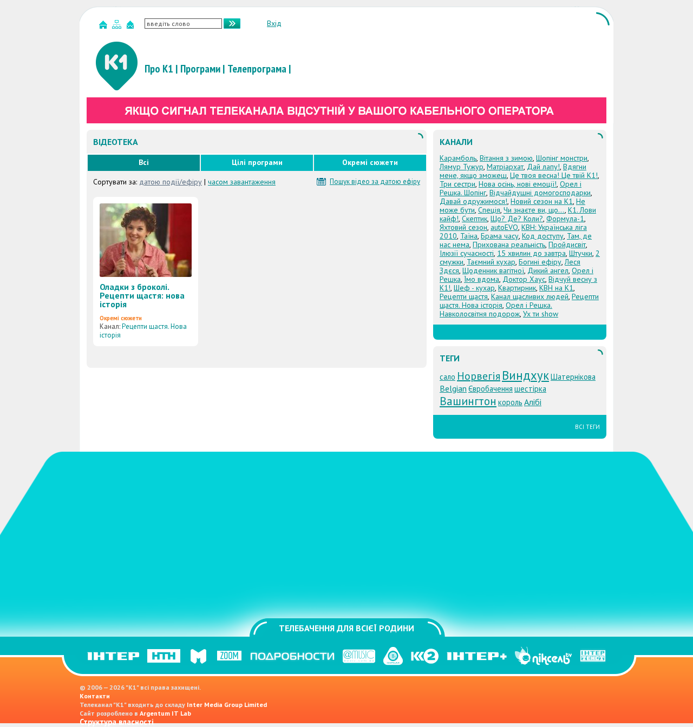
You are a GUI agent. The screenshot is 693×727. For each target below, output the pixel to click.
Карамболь (458, 158)
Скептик (474, 218)
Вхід (274, 23)
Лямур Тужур (461, 166)
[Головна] (104, 26)
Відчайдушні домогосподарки (540, 192)
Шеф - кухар (474, 288)
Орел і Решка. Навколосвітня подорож (496, 309)
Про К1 (159, 69)
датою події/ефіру (170, 182)
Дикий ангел (547, 270)
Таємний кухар (491, 262)
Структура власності (117, 722)
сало (447, 377)
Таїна (469, 236)
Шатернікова (573, 377)
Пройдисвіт (567, 244)
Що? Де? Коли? (517, 218)
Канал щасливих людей (529, 296)
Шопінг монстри (561, 158)
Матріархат (505, 166)
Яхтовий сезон (463, 227)
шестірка (530, 389)
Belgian (453, 388)
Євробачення (490, 389)
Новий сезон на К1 (542, 201)
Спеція (489, 210)
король (510, 402)
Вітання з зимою (506, 158)
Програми (200, 69)
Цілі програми (257, 162)
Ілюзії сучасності (467, 253)
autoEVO (504, 227)
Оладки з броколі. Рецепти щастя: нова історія (142, 295)
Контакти (95, 696)
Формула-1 (565, 218)
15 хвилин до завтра (531, 253)
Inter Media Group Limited (227, 704)
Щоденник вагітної (493, 270)
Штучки (580, 253)
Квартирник (517, 288)
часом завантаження (242, 182)
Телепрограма (256, 69)
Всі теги (587, 427)
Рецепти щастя (464, 296)
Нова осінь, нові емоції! (518, 184)
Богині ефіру (540, 262)
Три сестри (457, 184)
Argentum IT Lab (165, 713)
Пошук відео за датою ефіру (375, 181)
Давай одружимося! (473, 201)
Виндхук (525, 375)
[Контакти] (132, 26)
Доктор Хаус (523, 279)
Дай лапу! (543, 166)
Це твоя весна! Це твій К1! (554, 175)
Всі (144, 162)
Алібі (532, 401)
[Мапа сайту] (118, 26)
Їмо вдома (481, 279)
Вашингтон (468, 400)
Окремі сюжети (370, 162)
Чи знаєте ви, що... (534, 210)
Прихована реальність (509, 244)
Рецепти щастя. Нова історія (143, 331)
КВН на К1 (556, 288)
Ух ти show (540, 314)
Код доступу (543, 236)
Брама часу (500, 236)
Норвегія (478, 376)
